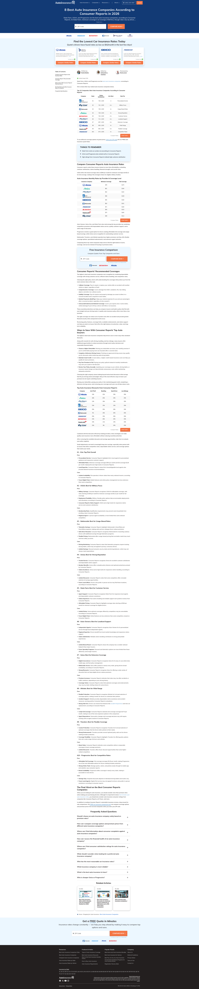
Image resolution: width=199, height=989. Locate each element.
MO (105, 971)
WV (70, 974)
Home (80, 914)
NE (109, 971)
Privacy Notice (131, 957)
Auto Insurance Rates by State (67, 960)
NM (117, 971)
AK (61, 971)
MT (108, 971)
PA (131, 971)
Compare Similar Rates (65, 63)
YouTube (65, 981)
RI (133, 971)
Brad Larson (123, 72)
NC (121, 971)
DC (73, 971)
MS (103, 971)
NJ (115, 971)
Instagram (68, 981)
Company (130, 949)
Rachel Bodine (85, 72)
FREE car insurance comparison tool (100, 804)
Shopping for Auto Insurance (91, 914)
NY (119, 971)
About (116, 2)
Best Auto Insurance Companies (109, 914)
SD (136, 971)
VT (63, 974)
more (70, 56)
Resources (105, 2)
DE (75, 971)
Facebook (60, 981)
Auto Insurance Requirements (90, 964)
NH (114, 971)
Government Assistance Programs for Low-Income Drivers (115, 960)
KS (87, 971)
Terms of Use (121, 30)
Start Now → (125, 135)
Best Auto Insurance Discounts (90, 955)
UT (61, 974)
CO (69, 971)
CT (71, 971)
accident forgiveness (117, 703)
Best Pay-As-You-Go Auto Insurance (114, 957)
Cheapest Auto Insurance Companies (69, 957)
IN (84, 971)
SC (134, 971)
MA (97, 971)
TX (60, 974)
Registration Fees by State (112, 964)
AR (65, 971)
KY (89, 971)
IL (83, 971)
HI (80, 971)
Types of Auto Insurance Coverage (91, 952)
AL (60, 971)
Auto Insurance (84, 2)
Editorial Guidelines (132, 955)
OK (127, 971)
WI (72, 974)
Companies (95, 2)
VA (65, 974)
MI (99, 971)
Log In (139, 3)
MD (95, 971)
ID (81, 971)
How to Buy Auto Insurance (89, 961)
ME (93, 971)
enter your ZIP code (111, 139)
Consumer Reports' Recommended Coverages (63, 79)
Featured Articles (87, 949)
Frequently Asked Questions (61, 91)
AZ (63, 971)
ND (123, 971)
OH (125, 971)
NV (111, 971)
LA (91, 971)
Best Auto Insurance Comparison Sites (69, 952)
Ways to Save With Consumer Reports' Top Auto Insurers (63, 83)
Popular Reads (109, 949)
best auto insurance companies (112, 81)
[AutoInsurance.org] (65, 2)
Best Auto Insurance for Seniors (113, 955)
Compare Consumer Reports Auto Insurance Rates (62, 75)
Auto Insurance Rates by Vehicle (67, 963)
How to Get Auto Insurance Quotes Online (91, 957)
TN (138, 971)
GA (78, 971)
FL (76, 971)
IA (86, 971)
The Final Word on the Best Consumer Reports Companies (63, 87)
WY (74, 974)
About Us (130, 952)
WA (68, 974)
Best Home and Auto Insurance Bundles (115, 952)
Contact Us (130, 963)
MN (101, 971)
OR (129, 971)
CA (67, 971)
